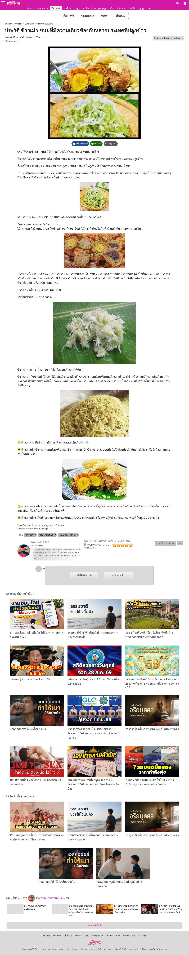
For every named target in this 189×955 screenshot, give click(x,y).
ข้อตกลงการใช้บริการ (30, 949)
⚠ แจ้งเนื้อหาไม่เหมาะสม (165, 543)
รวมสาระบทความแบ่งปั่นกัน (52, 897)
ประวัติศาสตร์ (46, 535)
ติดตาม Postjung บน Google (170, 38)
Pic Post (102, 8)
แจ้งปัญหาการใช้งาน (137, 949)
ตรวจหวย (43, 8)
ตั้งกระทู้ (120, 16)
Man (15, 41)
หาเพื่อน (67, 8)
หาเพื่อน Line (89, 8)
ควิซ (112, 8)
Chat (76, 8)
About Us (108, 949)
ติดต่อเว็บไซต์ (120, 949)
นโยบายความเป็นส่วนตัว (52, 949)
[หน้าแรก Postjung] (13, 3)
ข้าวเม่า (29, 535)
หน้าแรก (30, 8)
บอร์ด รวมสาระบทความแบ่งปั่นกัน (39, 24)
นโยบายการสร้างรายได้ (91, 949)
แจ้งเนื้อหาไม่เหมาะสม (158, 949)
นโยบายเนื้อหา (72, 949)
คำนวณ (121, 8)
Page (141, 8)
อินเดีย (74, 165)
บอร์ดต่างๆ (87, 16)
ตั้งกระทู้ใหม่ (94, 925)
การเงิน (132, 8)
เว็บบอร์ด (55, 8)
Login (84, 574)
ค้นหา (103, 16)
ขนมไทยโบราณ (67, 535)
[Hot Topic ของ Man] (23, 556)
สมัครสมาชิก (118, 575)
